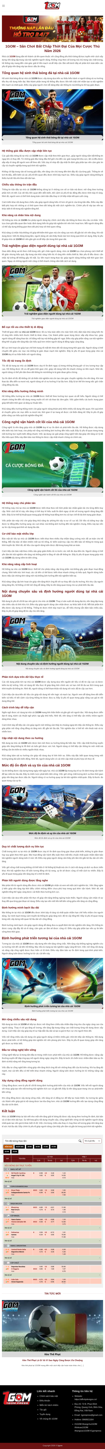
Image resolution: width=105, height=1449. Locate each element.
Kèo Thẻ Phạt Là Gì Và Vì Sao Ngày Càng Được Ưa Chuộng (52, 1360)
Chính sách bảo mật (49, 1396)
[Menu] (3, 6)
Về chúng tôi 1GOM (48, 1419)
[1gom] (52, 6)
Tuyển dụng (45, 1414)
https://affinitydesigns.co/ (86, 1399)
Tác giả (43, 1410)
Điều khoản (45, 1401)
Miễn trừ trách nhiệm (49, 1405)
